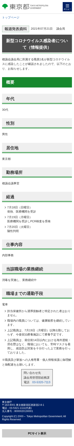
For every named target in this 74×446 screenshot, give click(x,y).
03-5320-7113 (41, 382)
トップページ (10, 17)
